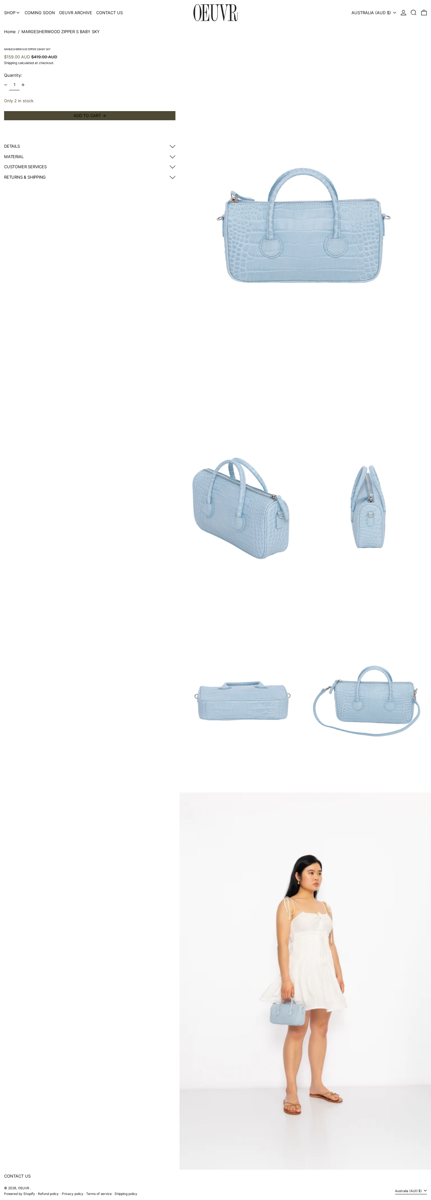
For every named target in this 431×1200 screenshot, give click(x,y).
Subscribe (130, 1192)
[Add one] (23, 85)
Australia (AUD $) (371, 12)
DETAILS (12, 146)
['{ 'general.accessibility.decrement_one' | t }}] (5, 85)
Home (10, 31)
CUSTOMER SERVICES (25, 167)
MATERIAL (13, 156)
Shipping (10, 63)
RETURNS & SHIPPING (25, 177)
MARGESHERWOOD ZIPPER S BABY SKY (60, 31)
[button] (413, 12)
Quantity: (13, 75)
